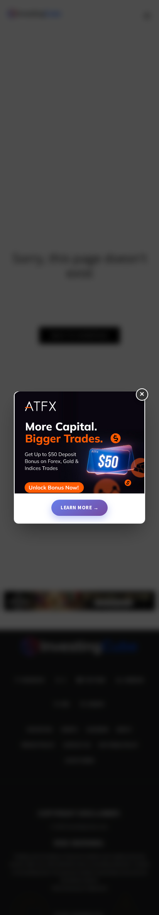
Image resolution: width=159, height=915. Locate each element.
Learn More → (79, 507)
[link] (79, 445)
